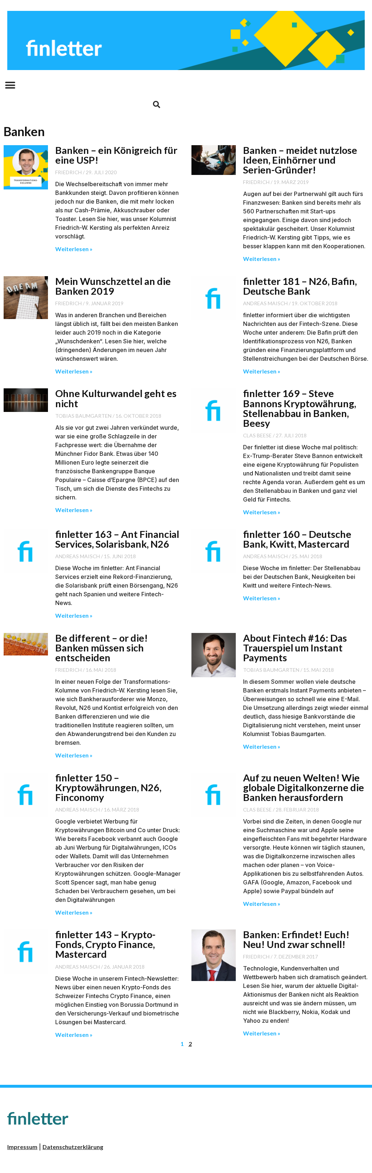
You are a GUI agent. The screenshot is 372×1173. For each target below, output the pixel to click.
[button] (10, 85)
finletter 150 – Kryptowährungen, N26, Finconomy (108, 787)
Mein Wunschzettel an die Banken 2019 (113, 286)
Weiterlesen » (74, 248)
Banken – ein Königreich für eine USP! (116, 155)
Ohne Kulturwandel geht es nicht (116, 398)
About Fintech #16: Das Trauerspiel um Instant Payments (295, 647)
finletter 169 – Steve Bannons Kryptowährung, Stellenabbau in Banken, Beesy (299, 408)
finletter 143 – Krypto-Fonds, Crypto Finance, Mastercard (105, 944)
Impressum (22, 1146)
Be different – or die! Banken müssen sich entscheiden (101, 647)
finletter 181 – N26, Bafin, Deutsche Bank (300, 286)
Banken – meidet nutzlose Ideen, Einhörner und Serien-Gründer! (300, 160)
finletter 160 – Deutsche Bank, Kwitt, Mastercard (297, 539)
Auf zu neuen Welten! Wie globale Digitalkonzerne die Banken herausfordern (303, 787)
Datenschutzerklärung (73, 1146)
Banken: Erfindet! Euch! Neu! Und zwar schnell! (296, 939)
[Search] (156, 104)
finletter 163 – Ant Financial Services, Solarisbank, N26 (117, 539)
